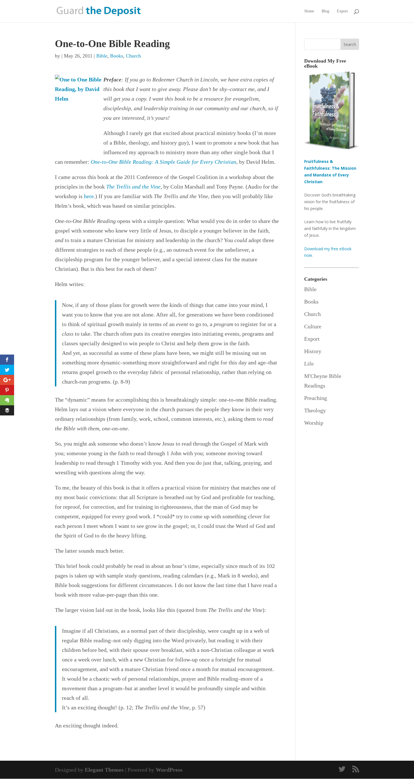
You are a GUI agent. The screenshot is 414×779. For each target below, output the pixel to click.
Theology (315, 410)
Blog (325, 11)
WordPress (169, 770)
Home (309, 11)
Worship (313, 423)
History (312, 351)
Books (116, 56)
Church (133, 56)
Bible (101, 56)
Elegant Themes (104, 770)
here (89, 196)
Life (309, 363)
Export (342, 11)
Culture (312, 326)
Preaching (315, 398)
